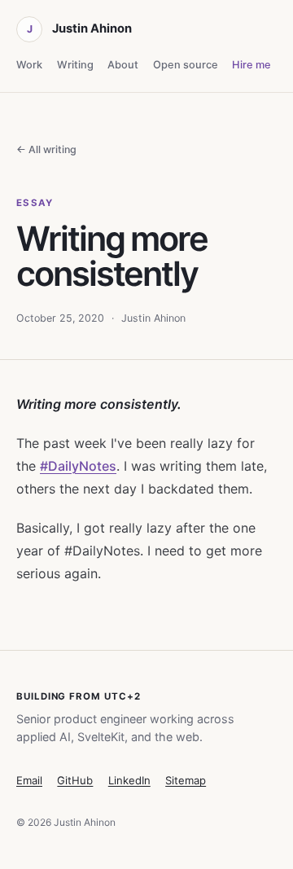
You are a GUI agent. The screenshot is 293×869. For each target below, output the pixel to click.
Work (29, 65)
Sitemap (185, 780)
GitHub (75, 780)
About (122, 65)
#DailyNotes (78, 466)
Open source (185, 65)
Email (29, 780)
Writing (75, 65)
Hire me (251, 65)
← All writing (46, 149)
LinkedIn (129, 780)
